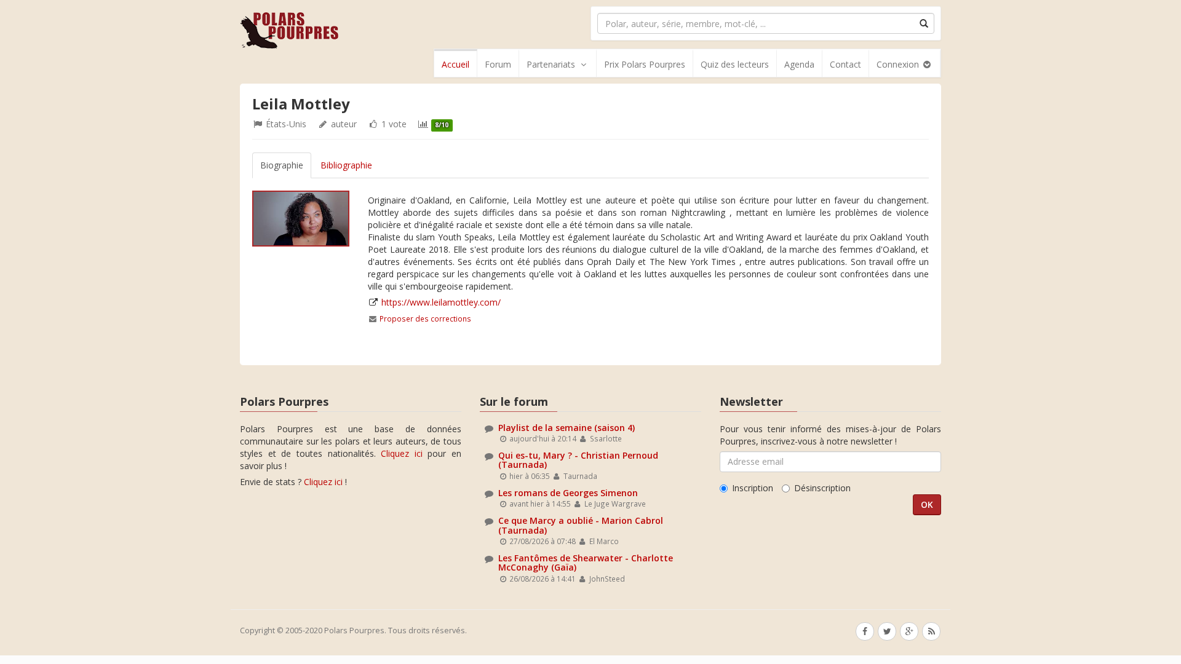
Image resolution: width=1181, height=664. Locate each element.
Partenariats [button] (551, 64)
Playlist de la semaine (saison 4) (566, 427)
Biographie (281, 165)
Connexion (899, 64)
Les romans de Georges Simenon (568, 493)
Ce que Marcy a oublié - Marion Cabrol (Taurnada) (580, 525)
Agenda (799, 64)
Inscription (752, 488)
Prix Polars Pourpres (644, 64)
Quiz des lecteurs (735, 64)
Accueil (455, 64)
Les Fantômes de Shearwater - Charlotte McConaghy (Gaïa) (585, 562)
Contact (845, 64)
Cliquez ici (402, 453)
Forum (498, 64)
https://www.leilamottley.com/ (441, 302)
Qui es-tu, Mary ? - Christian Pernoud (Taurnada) (578, 459)
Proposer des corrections (425, 318)
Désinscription (822, 488)
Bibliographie (346, 165)
